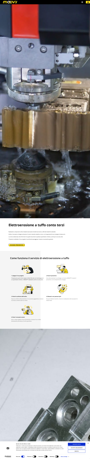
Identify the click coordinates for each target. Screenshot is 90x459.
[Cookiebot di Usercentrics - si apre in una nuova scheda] (8, 457)
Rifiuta (77, 451)
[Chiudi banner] (88, 443)
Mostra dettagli (64, 456)
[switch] (34, 457)
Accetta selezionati (77, 447)
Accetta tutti (77, 444)
